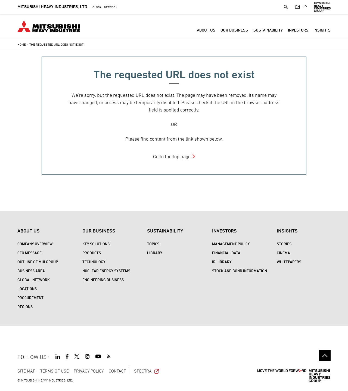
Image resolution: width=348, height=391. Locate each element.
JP (305, 7)
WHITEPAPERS (289, 261)
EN (297, 7)
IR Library (222, 261)
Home (21, 44)
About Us (206, 30)
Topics (153, 243)
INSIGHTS (322, 30)
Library (154, 252)
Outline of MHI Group (37, 261)
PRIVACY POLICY (89, 370)
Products (91, 252)
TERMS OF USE (54, 370)
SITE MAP (26, 370)
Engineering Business (103, 279)
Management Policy (231, 243)
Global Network (67, 7)
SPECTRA (143, 370)
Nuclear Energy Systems (106, 270)
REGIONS (25, 306)
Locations (27, 288)
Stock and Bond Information (239, 270)
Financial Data (226, 252)
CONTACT (117, 370)
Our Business (234, 30)
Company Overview (35, 243)
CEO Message (29, 252)
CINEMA (283, 252)
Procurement (30, 297)
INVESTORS (298, 30)
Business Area (31, 270)
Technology (93, 261)
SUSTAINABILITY (268, 30)
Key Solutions (96, 243)
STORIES (284, 243)
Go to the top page (172, 156)
